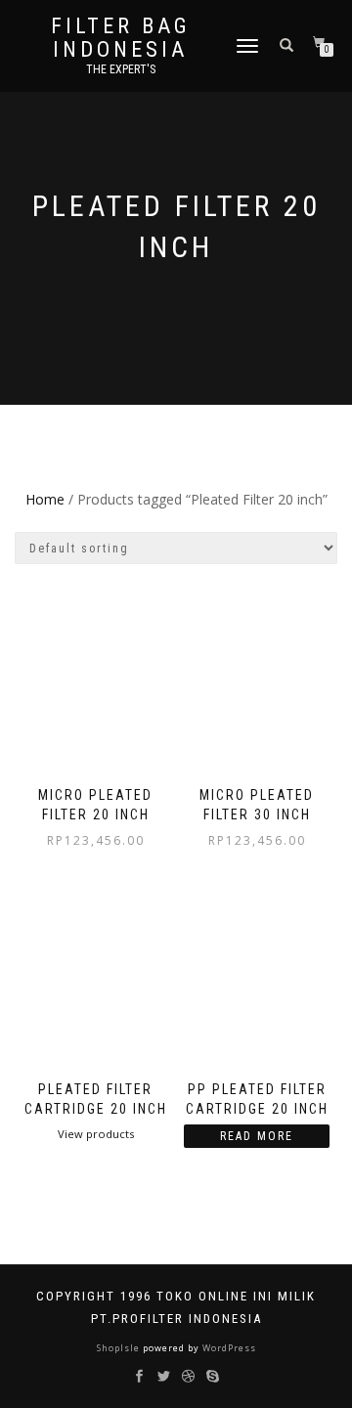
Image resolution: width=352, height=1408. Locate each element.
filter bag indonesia (121, 38)
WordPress (227, 1348)
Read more (256, 1136)
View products (96, 1133)
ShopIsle (120, 1348)
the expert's (120, 69)
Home (45, 499)
